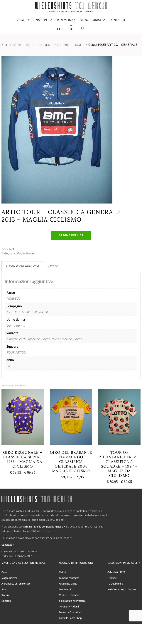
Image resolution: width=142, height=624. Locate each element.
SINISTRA (98, 20)
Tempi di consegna (69, 578)
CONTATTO (117, 20)
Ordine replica (71, 235)
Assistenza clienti (68, 583)
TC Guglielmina (115, 583)
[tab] (22, 266)
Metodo (53, 266)
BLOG (84, 20)
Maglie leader (25, 253)
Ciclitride (112, 578)
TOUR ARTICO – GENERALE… (119, 44)
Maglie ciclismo (9, 578)
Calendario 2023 (116, 572)
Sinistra (5, 595)
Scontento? (65, 589)
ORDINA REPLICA (40, 20)
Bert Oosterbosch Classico (121, 589)
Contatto (6, 600)
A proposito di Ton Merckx (15, 583)
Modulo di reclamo (69, 595)
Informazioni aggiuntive (23, 266)
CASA (20, 20)
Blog (3, 589)
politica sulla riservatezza (72, 600)
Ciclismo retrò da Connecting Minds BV (44, 526)
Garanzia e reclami (69, 606)
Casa (91, 44)
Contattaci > (7, 544)
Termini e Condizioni (70, 612)
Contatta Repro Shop (70, 618)
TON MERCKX (66, 20)
